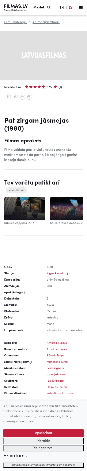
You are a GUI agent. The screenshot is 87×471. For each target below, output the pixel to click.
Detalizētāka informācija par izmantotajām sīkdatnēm (43, 465)
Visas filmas (16, 190)
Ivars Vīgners (55, 368)
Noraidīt (43, 441)
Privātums (15, 456)
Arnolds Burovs (57, 342)
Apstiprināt (43, 433)
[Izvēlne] (80, 7)
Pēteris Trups (55, 355)
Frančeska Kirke (57, 361)
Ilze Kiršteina (55, 380)
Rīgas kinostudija (58, 273)
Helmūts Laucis (57, 387)
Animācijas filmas (46, 22)
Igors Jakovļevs (57, 374)
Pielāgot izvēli (43, 448)
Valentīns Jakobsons (60, 393)
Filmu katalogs (15, 22)
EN (62, 8)
